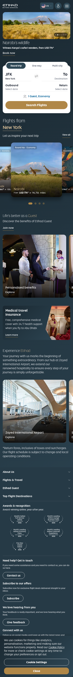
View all (66, 134)
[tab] (18, 76)
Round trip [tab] (16, 65)
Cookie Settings (36, 662)
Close (36, 671)
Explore (10, 292)
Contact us (14, 575)
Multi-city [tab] (57, 65)
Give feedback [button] (16, 622)
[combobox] (27, 127)
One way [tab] (36, 65)
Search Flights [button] (36, 105)
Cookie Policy (57, 647)
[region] (36, 656)
